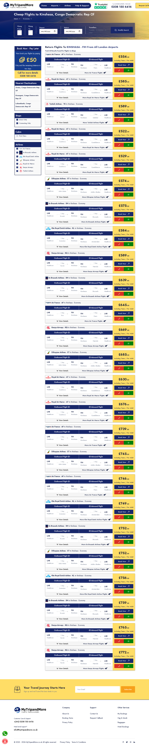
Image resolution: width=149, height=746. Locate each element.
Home (44, 5)
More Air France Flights (93, 73)
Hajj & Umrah (122, 718)
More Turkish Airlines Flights (93, 122)
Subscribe (128, 689)
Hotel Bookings (123, 726)
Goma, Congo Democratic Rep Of (27, 89)
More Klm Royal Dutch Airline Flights (93, 247)
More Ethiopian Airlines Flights (93, 197)
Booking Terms (67, 718)
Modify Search (123, 30)
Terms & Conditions (79, 742)
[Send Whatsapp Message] (5, 733)
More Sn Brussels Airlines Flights (93, 222)
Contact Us (94, 713)
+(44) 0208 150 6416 (23, 721)
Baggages (121, 722)
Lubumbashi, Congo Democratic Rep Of (23, 105)
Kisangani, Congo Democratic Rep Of (27, 97)
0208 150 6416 (28, 76)
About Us (65, 713)
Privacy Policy (67, 722)
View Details (63, 73)
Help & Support (82, 5)
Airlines (67, 5)
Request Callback (96, 718)
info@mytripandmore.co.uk (26, 729)
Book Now (122, 65)
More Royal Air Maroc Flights (93, 97)
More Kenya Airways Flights (93, 271)
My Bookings (122, 713)
